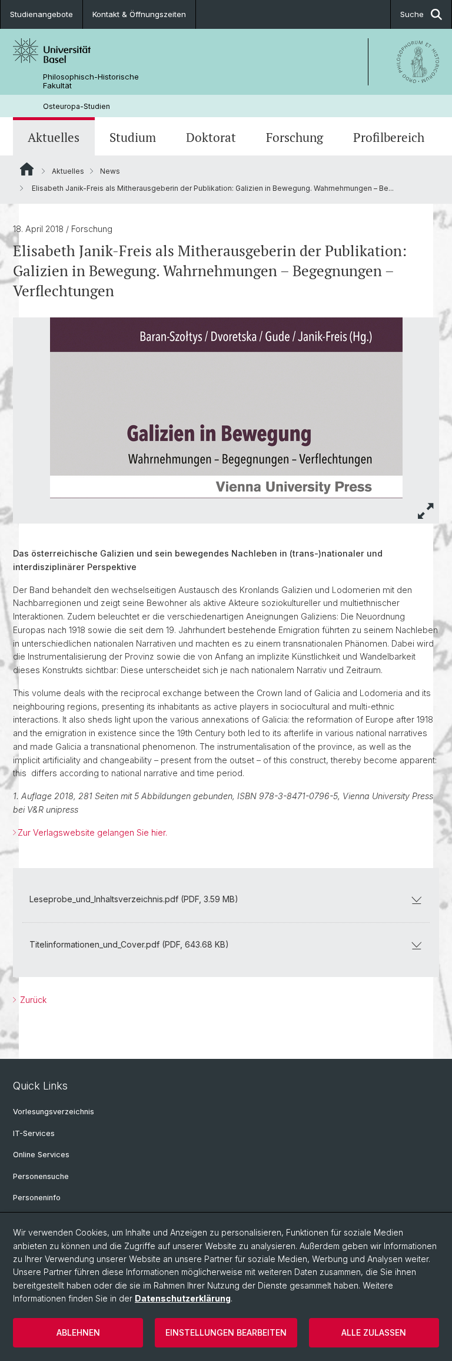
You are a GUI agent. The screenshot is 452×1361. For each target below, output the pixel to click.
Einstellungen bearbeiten (226, 1332)
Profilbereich (388, 137)
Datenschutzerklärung (183, 1298)
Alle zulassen (373, 1332)
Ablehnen (78, 1332)
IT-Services (34, 1133)
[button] (426, 511)
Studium (132, 137)
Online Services (41, 1154)
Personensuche (41, 1176)
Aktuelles (53, 137)
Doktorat (211, 137)
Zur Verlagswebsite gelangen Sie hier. (92, 832)
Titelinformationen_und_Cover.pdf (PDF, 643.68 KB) (129, 944)
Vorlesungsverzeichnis (53, 1111)
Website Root (27, 169)
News (110, 171)
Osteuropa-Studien (76, 106)
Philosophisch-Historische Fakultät (91, 81)
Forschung (294, 137)
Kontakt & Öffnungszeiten (139, 14)
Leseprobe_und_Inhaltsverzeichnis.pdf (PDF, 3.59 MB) (133, 899)
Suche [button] (412, 14)
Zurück (32, 1000)
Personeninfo (37, 1197)
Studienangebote (41, 14)
